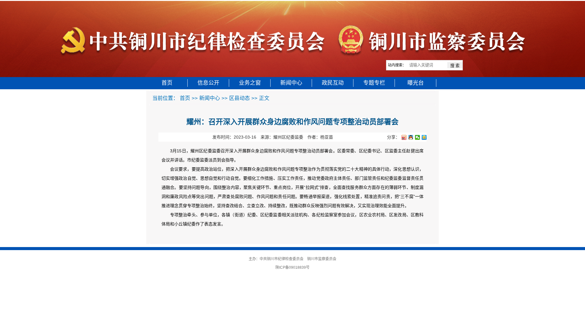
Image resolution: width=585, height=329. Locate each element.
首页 (166, 83)
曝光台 (415, 83)
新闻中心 (291, 83)
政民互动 (333, 83)
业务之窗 (250, 83)
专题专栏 (374, 83)
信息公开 (208, 83)
